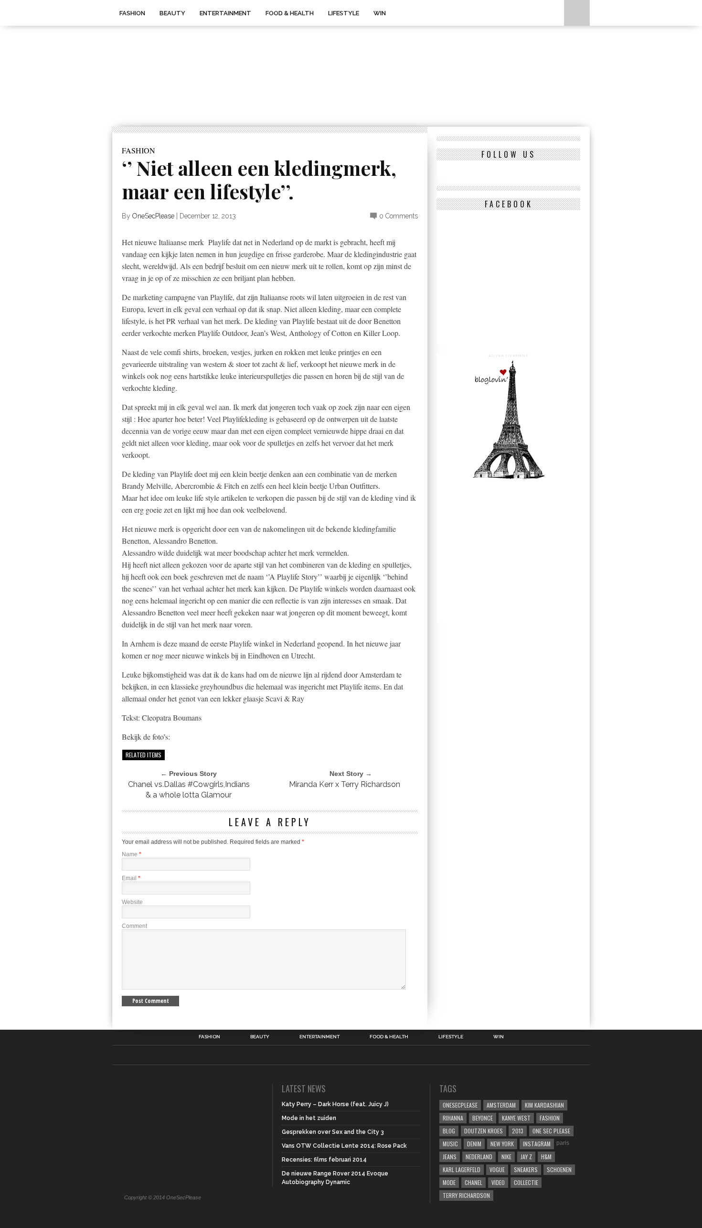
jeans (450, 1157)
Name (131, 854)
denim (474, 1144)
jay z (526, 1157)
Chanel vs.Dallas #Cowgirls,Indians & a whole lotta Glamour (189, 789)
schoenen (559, 1169)
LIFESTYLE (343, 13)
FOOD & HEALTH (290, 13)
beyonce (482, 1118)
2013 (517, 1131)
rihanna (453, 1118)
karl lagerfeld (461, 1169)
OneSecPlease (153, 216)
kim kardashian (544, 1105)
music (450, 1144)
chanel (473, 1182)
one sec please (551, 1131)
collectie (526, 1182)
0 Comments (398, 216)
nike (506, 1157)
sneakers (526, 1169)
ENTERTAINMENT (225, 13)
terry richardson (466, 1195)
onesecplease (460, 1105)
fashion (550, 1118)
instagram (537, 1144)
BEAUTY (172, 13)
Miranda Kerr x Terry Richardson (344, 784)
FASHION (132, 13)
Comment (134, 926)
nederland (479, 1157)
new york (502, 1144)
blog (449, 1131)
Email (131, 878)
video (498, 1182)
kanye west (516, 1118)
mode (449, 1182)
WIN (379, 13)
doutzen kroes (483, 1131)
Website (132, 902)
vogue (497, 1169)
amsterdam (501, 1105)
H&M (546, 1157)
